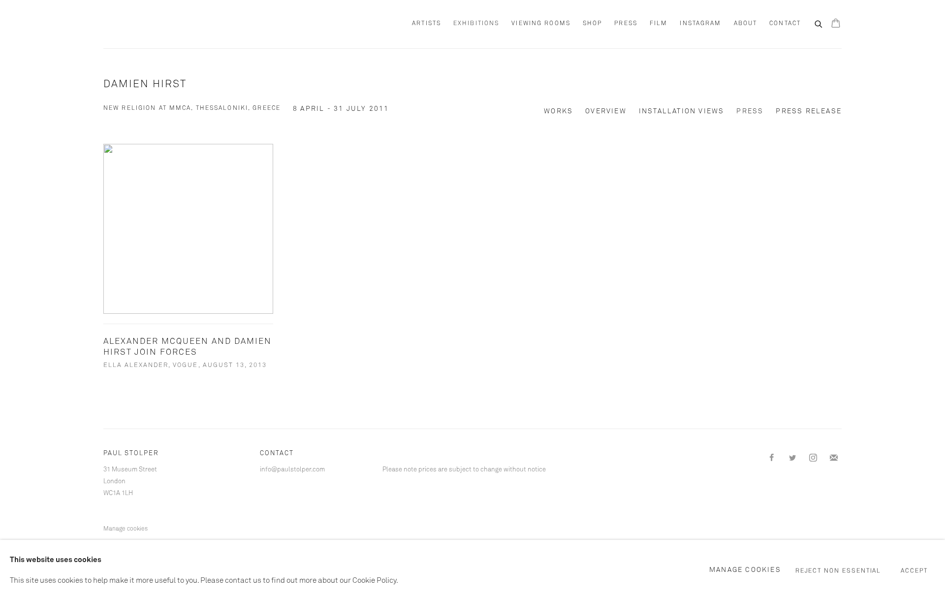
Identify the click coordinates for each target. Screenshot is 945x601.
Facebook (772, 458)
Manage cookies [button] (125, 529)
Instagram (700, 24)
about (745, 24)
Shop (592, 24)
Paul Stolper (157, 24)
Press (625, 24)
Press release (809, 111)
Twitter (792, 458)
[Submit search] (819, 23)
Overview (606, 111)
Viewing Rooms (540, 24)
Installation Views (681, 111)
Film (658, 24)
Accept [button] (914, 571)
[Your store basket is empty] (836, 24)
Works (558, 111)
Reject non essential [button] (838, 571)
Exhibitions (476, 24)
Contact (785, 24)
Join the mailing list (834, 458)
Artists (426, 24)
